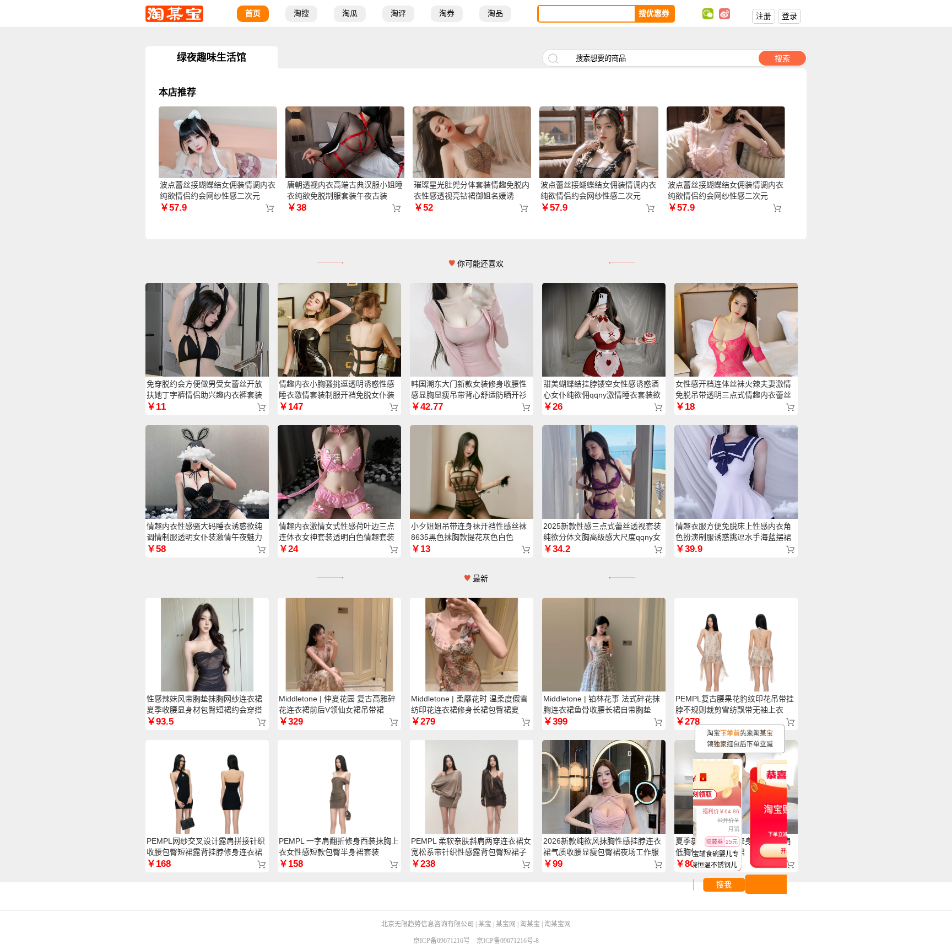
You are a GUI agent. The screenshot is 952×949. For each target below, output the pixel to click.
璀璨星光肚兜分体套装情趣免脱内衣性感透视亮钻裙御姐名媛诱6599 (471, 195)
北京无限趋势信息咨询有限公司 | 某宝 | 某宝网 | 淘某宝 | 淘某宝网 (476, 924)
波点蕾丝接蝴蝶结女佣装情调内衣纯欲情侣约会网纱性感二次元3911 (217, 195)
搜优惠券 (654, 13)
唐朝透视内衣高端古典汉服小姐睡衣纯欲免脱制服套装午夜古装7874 (345, 195)
